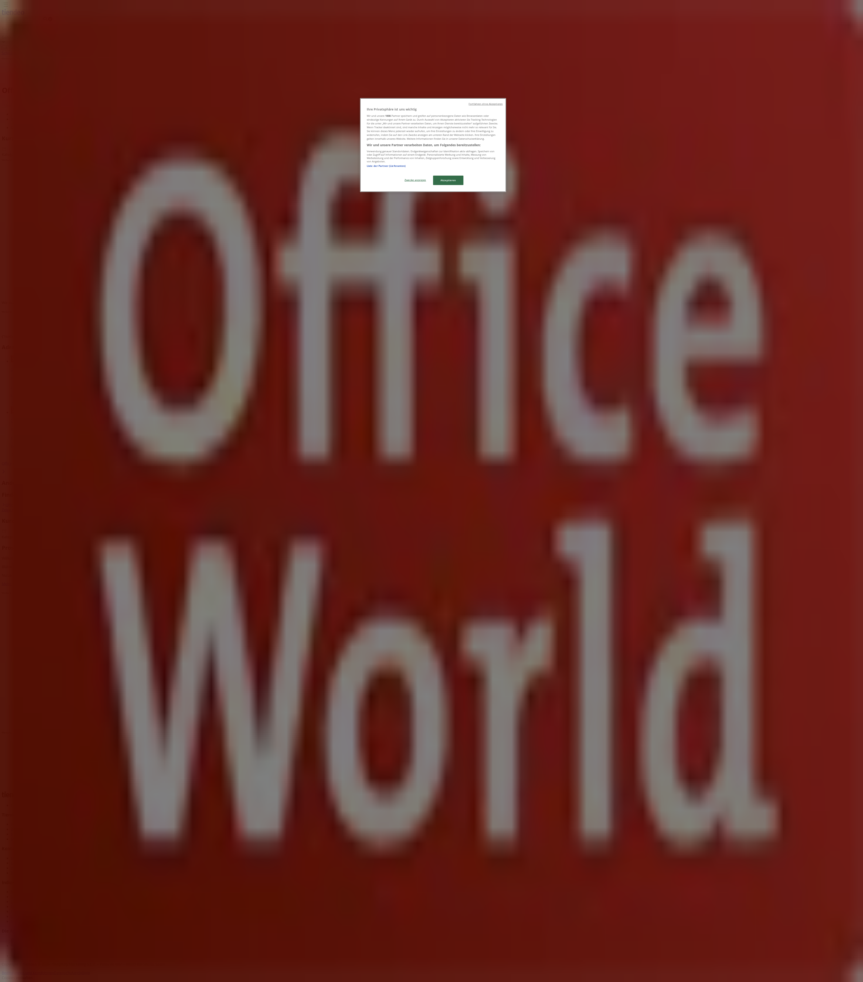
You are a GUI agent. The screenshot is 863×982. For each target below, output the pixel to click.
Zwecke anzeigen (415, 180)
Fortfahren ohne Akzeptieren (486, 104)
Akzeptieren (448, 180)
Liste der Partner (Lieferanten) (386, 166)
